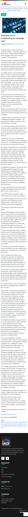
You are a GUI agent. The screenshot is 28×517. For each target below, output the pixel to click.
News (2, 472)
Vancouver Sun (20, 44)
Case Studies (4, 467)
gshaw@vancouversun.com (9, 414)
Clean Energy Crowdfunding (7, 474)
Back (3, 14)
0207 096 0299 (6, 488)
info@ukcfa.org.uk (8, 486)
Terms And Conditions (6, 476)
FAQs (2, 469)
